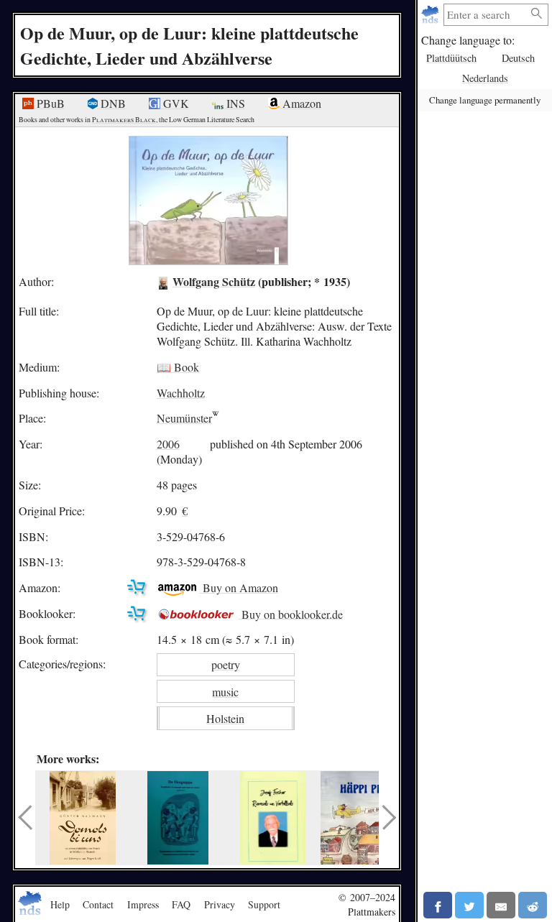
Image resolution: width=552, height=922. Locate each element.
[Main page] (431, 15)
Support (264, 904)
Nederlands (485, 78)
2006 (168, 443)
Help (60, 904)
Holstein (225, 718)
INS (234, 103)
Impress (143, 904)
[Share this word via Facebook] (437, 905)
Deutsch (518, 58)
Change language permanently (484, 99)
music (225, 691)
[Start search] (536, 14)
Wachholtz (181, 392)
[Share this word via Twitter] (469, 905)
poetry (225, 664)
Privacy (219, 904)
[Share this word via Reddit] (532, 905)
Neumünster (184, 417)
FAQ (181, 904)
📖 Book (178, 366)
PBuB (49, 103)
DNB (112, 103)
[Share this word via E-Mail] (501, 905)
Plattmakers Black (124, 119)
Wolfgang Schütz (213, 281)
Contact (98, 904)
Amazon (300, 103)
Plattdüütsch (451, 58)
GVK (174, 103)
